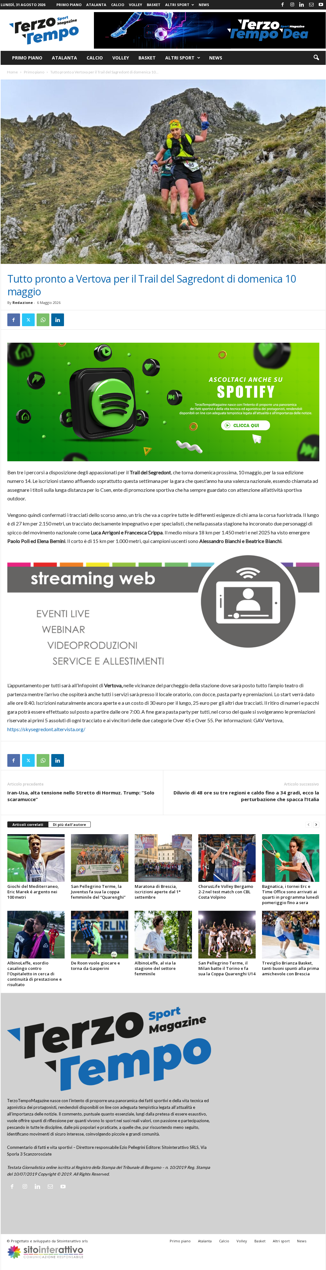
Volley (135, 4)
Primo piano (69, 4)
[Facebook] (283, 5)
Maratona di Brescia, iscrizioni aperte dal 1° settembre (158, 891)
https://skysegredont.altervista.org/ (46, 729)
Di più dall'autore (69, 824)
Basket (153, 4)
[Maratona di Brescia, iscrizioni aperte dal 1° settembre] (163, 858)
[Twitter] (28, 319)
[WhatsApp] (43, 319)
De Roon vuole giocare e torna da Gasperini (95, 965)
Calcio (117, 4)
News (204, 4)
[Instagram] (292, 5)
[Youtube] (321, 5)
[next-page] (316, 824)
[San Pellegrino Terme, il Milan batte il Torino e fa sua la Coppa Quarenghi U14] (227, 934)
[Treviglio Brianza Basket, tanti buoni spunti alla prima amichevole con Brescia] (290, 934)
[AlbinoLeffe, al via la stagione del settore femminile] (163, 934)
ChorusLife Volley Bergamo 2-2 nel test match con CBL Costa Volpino (225, 891)
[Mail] (311, 5)
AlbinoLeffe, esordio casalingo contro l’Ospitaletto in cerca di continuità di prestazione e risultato (34, 973)
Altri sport (177, 4)
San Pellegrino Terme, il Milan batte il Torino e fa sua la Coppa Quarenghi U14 (226, 968)
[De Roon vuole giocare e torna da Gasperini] (99, 934)
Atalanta (96, 4)
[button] (316, 58)
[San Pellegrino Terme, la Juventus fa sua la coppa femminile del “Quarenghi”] (99, 858)
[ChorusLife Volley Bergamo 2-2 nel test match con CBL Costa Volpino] (227, 858)
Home (12, 72)
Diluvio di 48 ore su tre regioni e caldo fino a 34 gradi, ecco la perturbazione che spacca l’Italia (246, 795)
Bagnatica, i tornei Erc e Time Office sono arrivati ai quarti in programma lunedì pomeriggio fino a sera (290, 894)
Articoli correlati (27, 824)
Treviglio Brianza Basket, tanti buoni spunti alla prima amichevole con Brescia (290, 968)
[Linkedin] (302, 5)
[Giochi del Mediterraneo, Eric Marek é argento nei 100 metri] (36, 858)
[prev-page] (308, 824)
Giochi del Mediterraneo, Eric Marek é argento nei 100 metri (33, 891)
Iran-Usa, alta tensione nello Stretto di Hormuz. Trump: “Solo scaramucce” (80, 795)
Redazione (22, 302)
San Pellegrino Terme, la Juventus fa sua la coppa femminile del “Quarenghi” (98, 891)
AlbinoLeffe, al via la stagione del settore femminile (155, 968)
